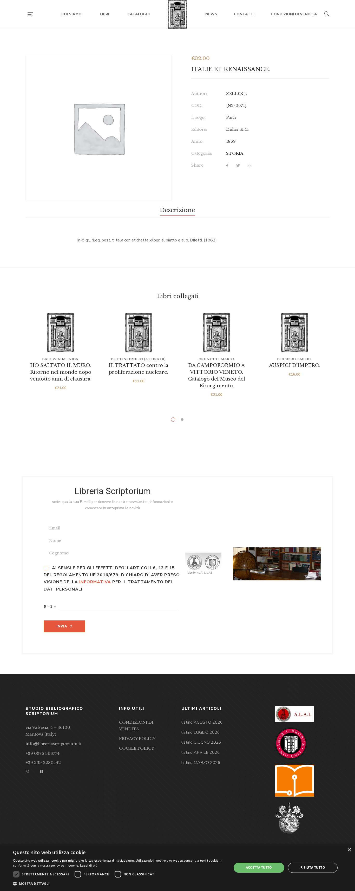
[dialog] (177, 867)
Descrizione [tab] (177, 210)
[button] (119, 883)
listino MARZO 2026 (200, 762)
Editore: (199, 129)
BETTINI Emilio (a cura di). (138, 359)
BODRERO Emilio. (294, 359)
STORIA (234, 153)
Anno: (197, 141)
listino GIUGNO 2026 (201, 742)
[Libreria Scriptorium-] (177, 14)
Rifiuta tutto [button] (312, 867)
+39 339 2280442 (43, 762)
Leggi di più (88, 865)
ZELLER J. (236, 93)
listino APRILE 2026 (200, 752)
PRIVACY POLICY (137, 738)
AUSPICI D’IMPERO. (294, 365)
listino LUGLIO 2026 (200, 732)
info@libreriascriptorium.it (53, 743)
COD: (196, 105)
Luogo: (198, 117)
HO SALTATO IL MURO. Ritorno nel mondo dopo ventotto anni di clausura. (60, 372)
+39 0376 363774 (42, 753)
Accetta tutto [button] (259, 867)
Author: (199, 93)
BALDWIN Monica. (60, 359)
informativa (95, 582)
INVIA (61, 626)
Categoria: (201, 153)
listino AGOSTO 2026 (202, 722)
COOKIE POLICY (136, 748)
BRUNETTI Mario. (217, 359)
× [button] (349, 850)
